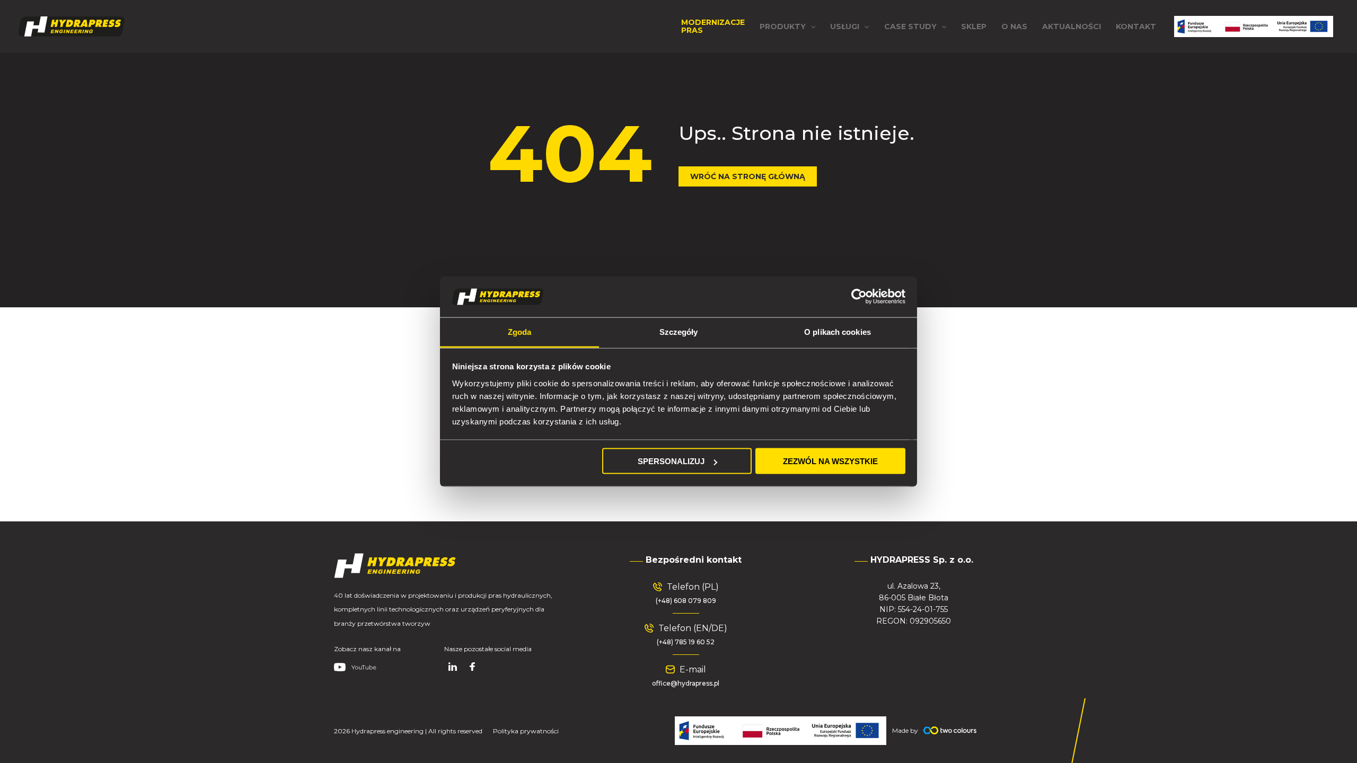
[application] (810, 26)
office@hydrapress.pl (685, 683)
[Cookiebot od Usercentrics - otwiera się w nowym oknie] (859, 297)
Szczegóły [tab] (678, 331)
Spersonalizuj (671, 461)
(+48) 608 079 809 (686, 601)
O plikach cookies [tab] (837, 331)
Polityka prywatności (526, 731)
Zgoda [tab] (520, 331)
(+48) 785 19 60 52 (686, 642)
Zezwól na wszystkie (830, 461)
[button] (787, 26)
